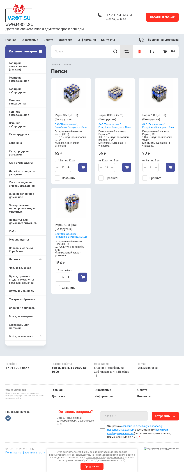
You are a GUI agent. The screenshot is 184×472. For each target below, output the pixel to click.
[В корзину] (82, 167)
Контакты (108, 40)
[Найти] (115, 51)
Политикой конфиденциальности (104, 457)
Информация (87, 40)
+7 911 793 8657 (117, 15)
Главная (10, 40)
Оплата (48, 40)
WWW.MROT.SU (19, 24)
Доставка (65, 40)
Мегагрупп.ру (171, 448)
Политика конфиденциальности (25, 452)
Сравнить (68, 178)
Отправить (162, 416)
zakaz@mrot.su (148, 367)
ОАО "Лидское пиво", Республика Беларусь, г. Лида (71, 125)
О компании (30, 40)
